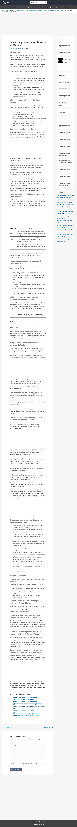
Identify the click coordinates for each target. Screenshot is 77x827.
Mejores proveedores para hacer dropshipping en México (27, 703)
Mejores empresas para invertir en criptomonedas (25, 712)
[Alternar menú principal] (73, 2)
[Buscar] (45, 2)
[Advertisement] (38, 22)
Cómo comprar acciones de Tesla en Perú (23, 699)
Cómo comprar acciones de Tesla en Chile (24, 710)
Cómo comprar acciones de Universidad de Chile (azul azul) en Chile (65, 162)
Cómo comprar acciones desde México (19, 48)
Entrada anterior (7, 727)
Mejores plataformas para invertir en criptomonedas (26, 715)
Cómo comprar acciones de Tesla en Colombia (25, 697)
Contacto (35, 824)
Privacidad (41, 824)
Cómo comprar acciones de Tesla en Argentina (25, 701)
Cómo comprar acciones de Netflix (67, 61)
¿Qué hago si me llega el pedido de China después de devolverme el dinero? (65, 197)
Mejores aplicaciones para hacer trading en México (26, 704)
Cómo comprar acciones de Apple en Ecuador (25, 713)
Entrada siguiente (48, 727)
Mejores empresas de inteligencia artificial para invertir (64, 104)
